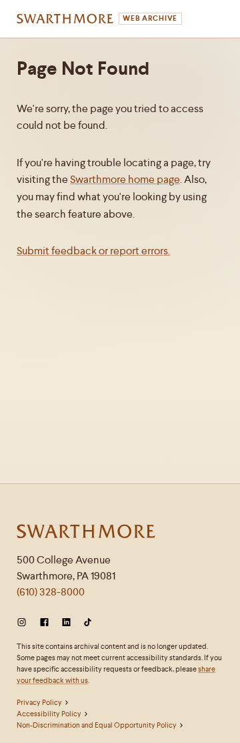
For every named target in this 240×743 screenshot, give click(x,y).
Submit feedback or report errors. (93, 251)
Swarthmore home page (125, 179)
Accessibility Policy (49, 713)
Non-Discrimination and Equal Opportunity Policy (97, 725)
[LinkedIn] (66, 622)
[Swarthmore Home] (87, 532)
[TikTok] (87, 622)
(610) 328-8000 (51, 592)
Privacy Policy (39, 702)
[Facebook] (44, 622)
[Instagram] (24, 622)
